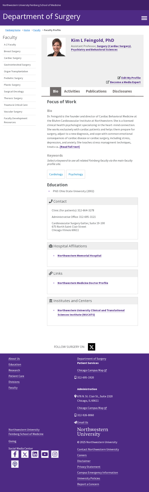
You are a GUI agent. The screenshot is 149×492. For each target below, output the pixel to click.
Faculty (37, 30)
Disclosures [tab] (122, 91)
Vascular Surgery (13, 111)
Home (27, 30)
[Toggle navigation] (144, 18)
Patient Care (16, 376)
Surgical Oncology (14, 91)
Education (15, 364)
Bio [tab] (55, 91)
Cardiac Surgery (12, 58)
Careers (82, 455)
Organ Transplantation (16, 71)
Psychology (76, 174)
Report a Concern (88, 484)
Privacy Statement (88, 466)
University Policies (88, 478)
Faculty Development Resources (15, 120)
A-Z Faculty (10, 44)
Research (14, 370)
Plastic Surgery (12, 84)
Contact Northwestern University (98, 449)
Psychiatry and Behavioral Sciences (94, 49)
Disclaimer (83, 461)
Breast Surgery (12, 51)
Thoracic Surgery (13, 98)
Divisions (14, 382)
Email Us (82, 422)
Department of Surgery (41, 16)
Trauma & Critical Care (16, 104)
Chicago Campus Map (90, 370)
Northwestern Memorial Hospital (79, 255)
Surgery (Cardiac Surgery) (114, 46)
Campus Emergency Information (97, 472)
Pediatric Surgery (13, 78)
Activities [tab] (72, 91)
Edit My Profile (131, 77)
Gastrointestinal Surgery (17, 64)
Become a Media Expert (125, 82)
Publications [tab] (96, 91)
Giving (12, 441)
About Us (14, 358)
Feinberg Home (12, 30)
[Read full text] (70, 146)
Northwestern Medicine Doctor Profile (83, 283)
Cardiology (56, 174)
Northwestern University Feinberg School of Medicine (32, 5)
